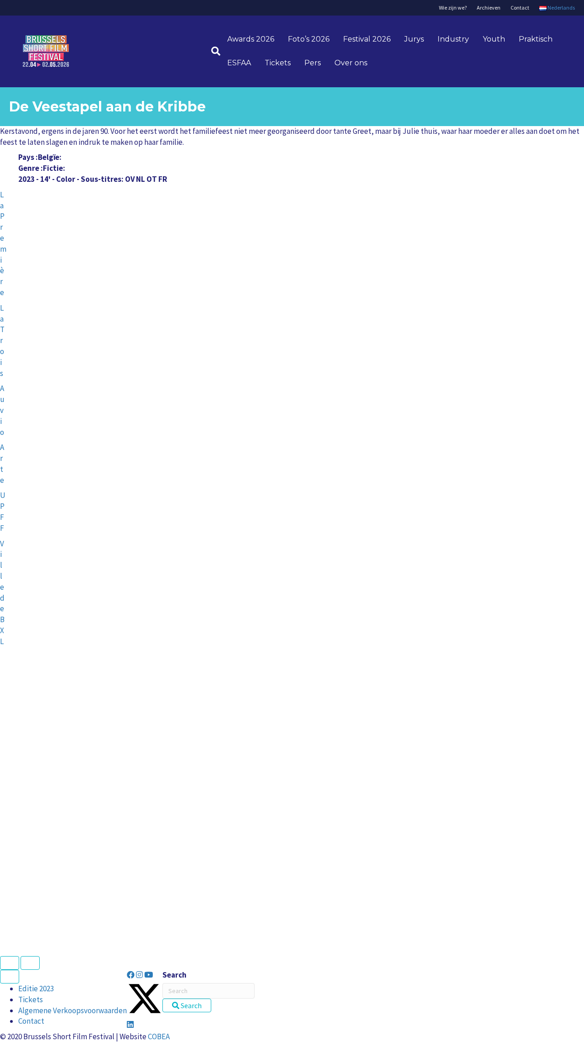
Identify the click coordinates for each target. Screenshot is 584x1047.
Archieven (489, 7)
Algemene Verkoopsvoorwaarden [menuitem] (72, 1010)
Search (174, 975)
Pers (312, 62)
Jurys (414, 39)
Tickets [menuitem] (30, 999)
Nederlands (561, 7)
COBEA (159, 1036)
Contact (520, 7)
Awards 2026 (250, 39)
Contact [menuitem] (31, 1021)
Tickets (278, 62)
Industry (453, 39)
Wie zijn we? (453, 7)
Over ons (350, 62)
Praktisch (536, 39)
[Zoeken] (212, 51)
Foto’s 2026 (308, 39)
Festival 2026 (367, 39)
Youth (494, 39)
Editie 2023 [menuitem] (36, 989)
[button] (131, 975)
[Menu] (9, 977)
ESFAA (239, 62)
